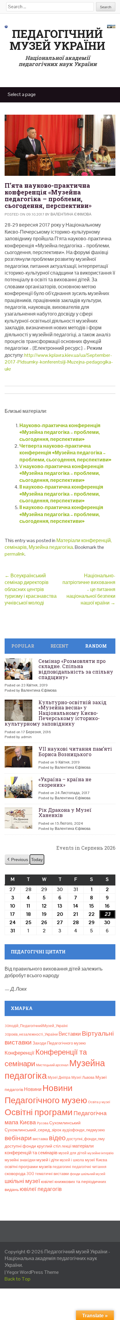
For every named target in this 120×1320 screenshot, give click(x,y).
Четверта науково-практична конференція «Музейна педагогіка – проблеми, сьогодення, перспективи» (65, 453)
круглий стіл (49, 1146)
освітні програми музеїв (28, 1166)
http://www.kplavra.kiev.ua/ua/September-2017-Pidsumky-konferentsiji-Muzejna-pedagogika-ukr (59, 362)
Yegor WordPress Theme (32, 1272)
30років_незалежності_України (31, 1034)
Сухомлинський (65, 1123)
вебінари (18, 1138)
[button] (17, 859)
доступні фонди (20, 1146)
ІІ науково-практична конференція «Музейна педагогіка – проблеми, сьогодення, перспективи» (61, 494)
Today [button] (37, 859)
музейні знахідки (20, 1160)
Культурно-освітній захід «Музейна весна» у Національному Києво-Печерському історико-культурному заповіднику (55, 713)
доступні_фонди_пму (85, 1138)
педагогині (62, 1167)
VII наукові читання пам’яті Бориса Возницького (75, 751)
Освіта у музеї (99, 1102)
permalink (15, 554)
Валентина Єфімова (70, 214)
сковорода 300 (19, 1173)
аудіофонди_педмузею (83, 1130)
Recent (59, 646)
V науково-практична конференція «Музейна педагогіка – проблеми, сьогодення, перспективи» (61, 473)
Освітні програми (39, 1112)
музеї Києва (96, 1160)
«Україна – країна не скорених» (64, 782)
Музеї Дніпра (59, 1077)
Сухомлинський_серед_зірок (33, 1130)
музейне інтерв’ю (100, 1153)
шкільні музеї (22, 1181)
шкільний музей (93, 1174)
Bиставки (70, 1033)
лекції (66, 1146)
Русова (42, 1123)
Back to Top (17, 1279)
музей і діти (47, 1160)
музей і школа (72, 1160)
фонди (75, 1174)
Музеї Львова (82, 1077)
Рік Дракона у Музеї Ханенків (65, 813)
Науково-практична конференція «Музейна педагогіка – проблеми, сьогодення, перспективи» (59, 432)
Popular (22, 646)
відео (57, 1137)
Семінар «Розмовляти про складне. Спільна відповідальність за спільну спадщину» (75, 669)
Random (96, 646)
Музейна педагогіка (51, 547)
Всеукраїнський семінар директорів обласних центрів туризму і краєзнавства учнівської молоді (31, 589)
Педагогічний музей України (57, 39)
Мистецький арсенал (52, 1065)
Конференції (19, 1052)
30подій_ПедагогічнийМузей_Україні (36, 1025)
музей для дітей (72, 1153)
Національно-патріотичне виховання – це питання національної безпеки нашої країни (88, 589)
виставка (40, 1139)
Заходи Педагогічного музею (59, 1043)
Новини (33, 1089)
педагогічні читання (89, 1166)
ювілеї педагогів (41, 1188)
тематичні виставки (52, 1173)
